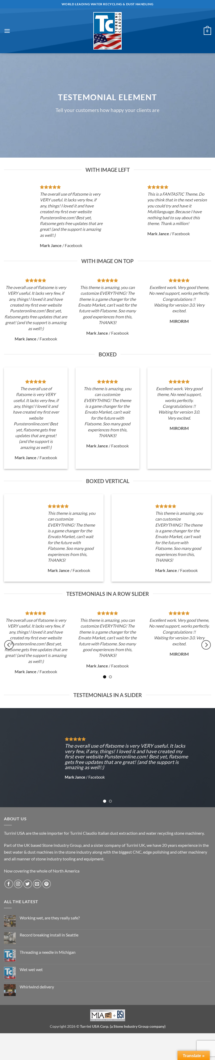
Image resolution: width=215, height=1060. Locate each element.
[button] (7, 30)
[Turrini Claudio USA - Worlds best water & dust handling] (107, 31)
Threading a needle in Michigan (48, 952)
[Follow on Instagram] (18, 884)
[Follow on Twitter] (27, 884)
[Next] (206, 644)
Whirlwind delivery (37, 986)
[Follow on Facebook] (8, 884)
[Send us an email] (37, 884)
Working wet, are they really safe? (50, 917)
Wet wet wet (31, 969)
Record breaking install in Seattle (49, 934)
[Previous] (9, 644)
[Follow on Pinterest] (46, 884)
